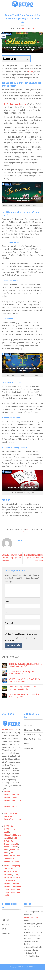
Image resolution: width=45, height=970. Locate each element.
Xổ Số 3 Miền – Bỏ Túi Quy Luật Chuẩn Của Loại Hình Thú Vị (24, 672)
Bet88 (30, 72)
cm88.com (9, 859)
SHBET (7, 791)
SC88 (7, 869)
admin (33, 28)
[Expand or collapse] (27, 59)
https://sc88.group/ (12, 866)
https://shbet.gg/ (11, 794)
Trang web (9, 623)
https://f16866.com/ (12, 819)
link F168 (8, 813)
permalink (22, 532)
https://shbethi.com (12, 800)
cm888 (8, 838)
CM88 (6, 826)
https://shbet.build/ (12, 806)
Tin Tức (23, 12)
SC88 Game (15, 877)
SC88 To (7, 872)
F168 (15, 813)
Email (7, 612)
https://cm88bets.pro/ (13, 835)
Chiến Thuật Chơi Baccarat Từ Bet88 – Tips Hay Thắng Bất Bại (24, 688)
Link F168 (8, 816)
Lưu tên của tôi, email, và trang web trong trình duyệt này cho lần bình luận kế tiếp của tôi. (21, 637)
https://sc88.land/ (11, 883)
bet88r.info (13, 729)
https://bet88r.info (32, 918)
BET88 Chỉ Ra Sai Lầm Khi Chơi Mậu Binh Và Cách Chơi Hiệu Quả (25, 665)
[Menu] (3, 4)
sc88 (7, 889)
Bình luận (9, 582)
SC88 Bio (8, 874)
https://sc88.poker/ (12, 886)
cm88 (6, 850)
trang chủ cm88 (11, 844)
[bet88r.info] (22, 4)
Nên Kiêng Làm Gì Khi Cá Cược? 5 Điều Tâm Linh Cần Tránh (33, 558)
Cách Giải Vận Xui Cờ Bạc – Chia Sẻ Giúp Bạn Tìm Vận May (12, 558)
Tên (7, 602)
